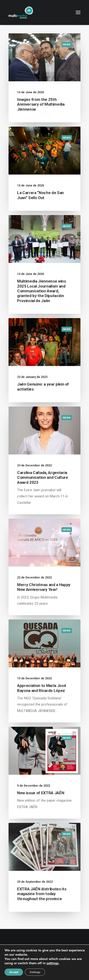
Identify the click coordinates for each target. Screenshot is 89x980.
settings (53, 963)
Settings (35, 972)
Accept (13, 972)
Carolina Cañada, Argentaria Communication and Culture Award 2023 (42, 477)
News (67, 44)
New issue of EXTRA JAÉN (40, 792)
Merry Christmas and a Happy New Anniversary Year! (43, 587)
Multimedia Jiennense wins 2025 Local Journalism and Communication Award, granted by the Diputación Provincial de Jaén (41, 291)
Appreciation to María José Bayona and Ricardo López (41, 688)
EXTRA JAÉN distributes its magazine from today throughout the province (41, 894)
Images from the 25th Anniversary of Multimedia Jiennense (41, 104)
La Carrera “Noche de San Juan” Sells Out (40, 195)
